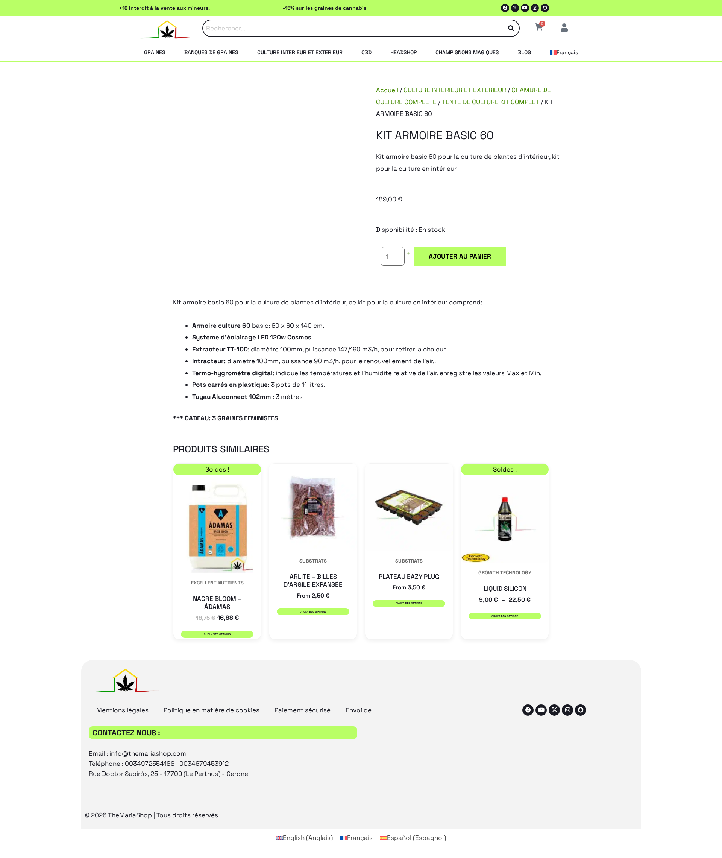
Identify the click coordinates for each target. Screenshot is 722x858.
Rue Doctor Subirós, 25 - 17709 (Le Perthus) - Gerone (168, 774)
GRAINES (154, 52)
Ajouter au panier (460, 256)
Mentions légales (122, 710)
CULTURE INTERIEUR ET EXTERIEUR (300, 52)
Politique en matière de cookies (211, 710)
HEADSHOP (403, 52)
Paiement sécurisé (303, 710)
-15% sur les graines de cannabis (324, 8)
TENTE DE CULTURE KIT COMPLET (490, 102)
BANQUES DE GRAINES (211, 52)
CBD (366, 52)
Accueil (387, 90)
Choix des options (217, 634)
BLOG (524, 52)
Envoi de (359, 710)
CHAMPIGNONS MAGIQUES (467, 52)
